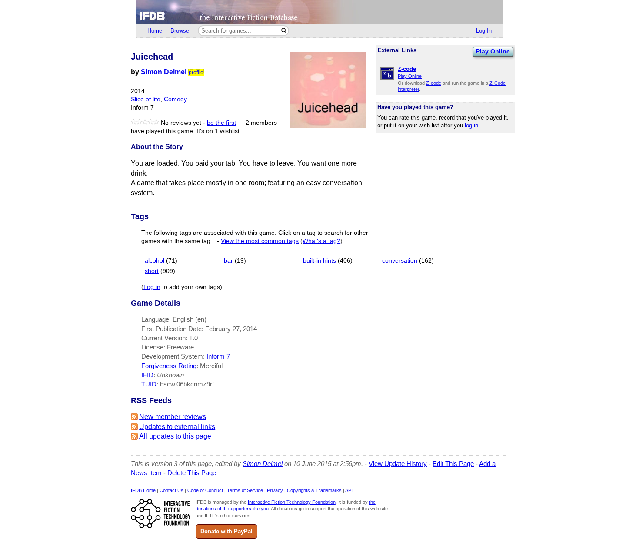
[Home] (319, 12)
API (349, 490)
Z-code (433, 83)
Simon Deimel (163, 72)
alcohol (154, 260)
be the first (221, 123)
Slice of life (145, 99)
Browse (179, 30)
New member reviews (172, 416)
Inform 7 (218, 356)
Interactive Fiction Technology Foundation (292, 502)
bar (228, 260)
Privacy (275, 490)
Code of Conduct (205, 490)
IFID (147, 375)
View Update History (398, 463)
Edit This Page (453, 463)
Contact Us (171, 490)
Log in (151, 287)
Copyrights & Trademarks (314, 490)
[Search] (284, 30)
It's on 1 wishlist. (218, 131)
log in (471, 125)
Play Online (493, 51)
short (152, 271)
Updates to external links (177, 426)
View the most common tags (260, 241)
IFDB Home (143, 490)
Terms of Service (245, 490)
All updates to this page (175, 436)
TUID (148, 384)
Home (154, 30)
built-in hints (319, 260)
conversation (399, 260)
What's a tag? (321, 241)
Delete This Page (191, 472)
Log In (484, 30)
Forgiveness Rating (168, 365)
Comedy (175, 99)
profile (196, 73)
